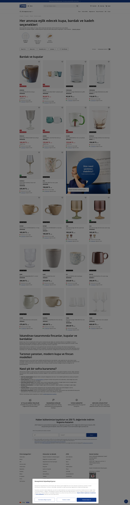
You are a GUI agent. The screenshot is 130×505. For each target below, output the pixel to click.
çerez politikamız (40, 494)
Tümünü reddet (66, 499)
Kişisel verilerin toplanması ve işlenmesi (86, 492)
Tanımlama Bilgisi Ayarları (44, 499)
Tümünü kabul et (86, 499)
